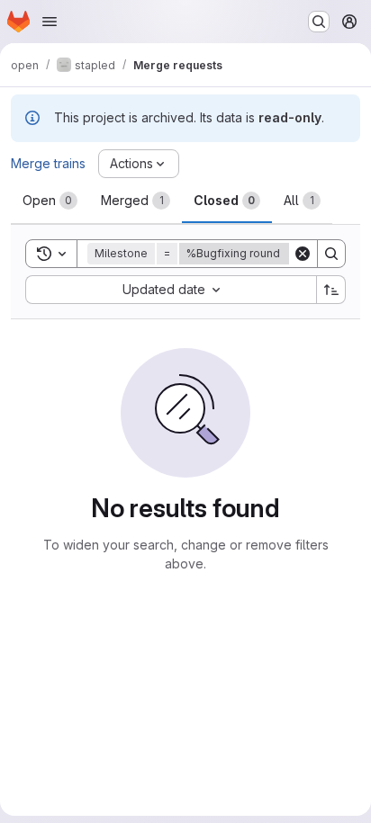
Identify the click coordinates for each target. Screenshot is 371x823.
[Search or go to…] (319, 21)
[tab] (50, 200)
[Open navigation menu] (49, 21)
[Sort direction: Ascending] (331, 289)
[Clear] (302, 253)
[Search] (331, 253)
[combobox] (170, 289)
